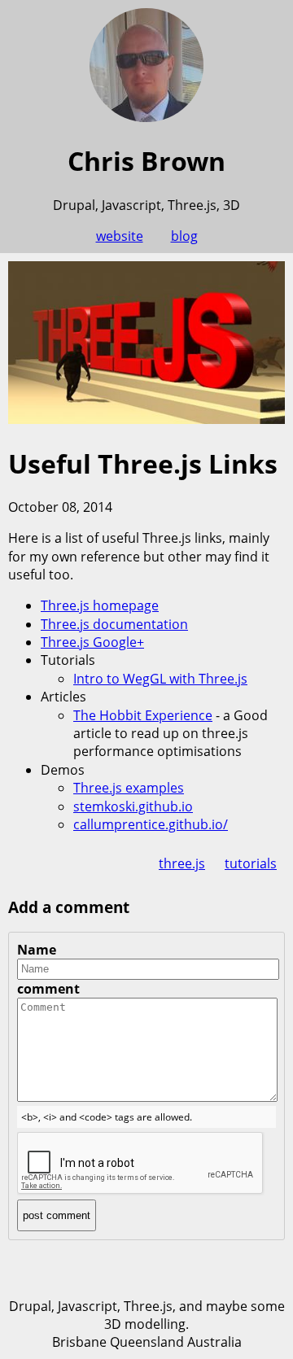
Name (36, 950)
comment (48, 989)
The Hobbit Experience (142, 715)
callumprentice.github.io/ (150, 824)
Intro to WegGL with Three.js (160, 679)
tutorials (251, 863)
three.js (182, 863)
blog (184, 236)
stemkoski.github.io (133, 806)
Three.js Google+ (92, 642)
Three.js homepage (100, 605)
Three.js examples (128, 788)
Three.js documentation (114, 624)
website (119, 236)
